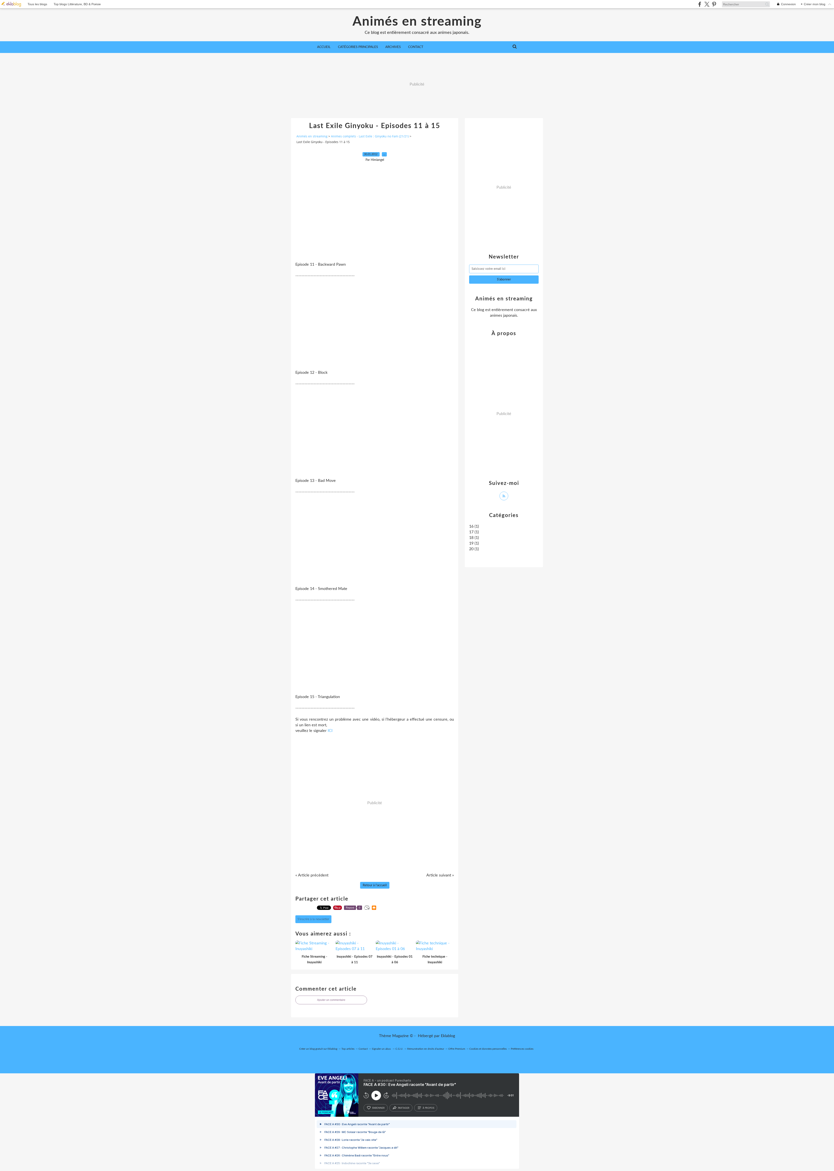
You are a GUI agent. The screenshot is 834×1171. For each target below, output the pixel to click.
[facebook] (699, 4)
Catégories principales (358, 47)
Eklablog (448, 1036)
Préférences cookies (522, 1048)
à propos (428, 1108)
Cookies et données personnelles (488, 1048)
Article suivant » (440, 875)
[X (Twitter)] (707, 4)
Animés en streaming (417, 21)
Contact (415, 47)
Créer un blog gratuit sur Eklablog (318, 1048)
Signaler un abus (381, 1048)
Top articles (347, 1048)
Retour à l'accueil (375, 885)
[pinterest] (714, 4)
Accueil (324, 47)
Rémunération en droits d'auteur (425, 1048)
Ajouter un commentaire (331, 999)
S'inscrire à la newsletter (313, 919)
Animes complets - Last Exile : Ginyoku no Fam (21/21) (370, 136)
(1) (474, 527)
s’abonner (378, 1108)
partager (403, 1108)
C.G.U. (399, 1048)
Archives (393, 47)
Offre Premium (456, 1048)
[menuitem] (324, 47)
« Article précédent (311, 875)
